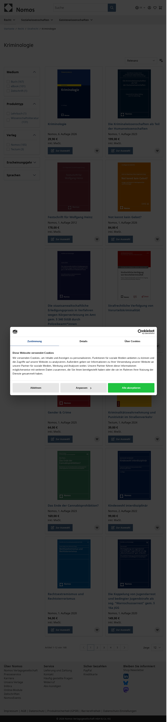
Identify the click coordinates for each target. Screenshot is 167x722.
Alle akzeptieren (131, 387)
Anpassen (81, 387)
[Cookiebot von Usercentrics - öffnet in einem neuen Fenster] (140, 331)
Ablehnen (35, 387)
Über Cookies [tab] (132, 341)
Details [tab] (84, 341)
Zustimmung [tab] (34, 341)
